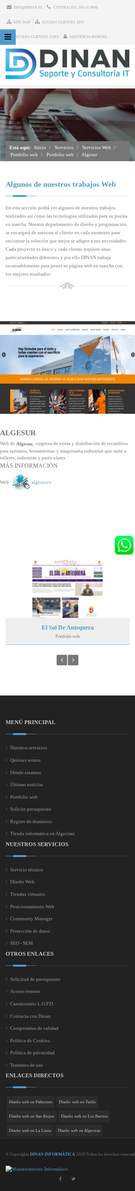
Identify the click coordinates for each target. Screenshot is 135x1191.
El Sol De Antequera (68, 627)
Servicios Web (96, 147)
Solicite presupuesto (30, 809)
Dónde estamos (25, 772)
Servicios (64, 147)
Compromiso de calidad (34, 1028)
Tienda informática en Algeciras (42, 833)
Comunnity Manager (31, 918)
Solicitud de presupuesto (35, 979)
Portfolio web (24, 154)
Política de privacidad (32, 1052)
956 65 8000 (88, 7)
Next (73, 660)
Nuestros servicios (28, 747)
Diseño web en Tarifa (77, 1102)
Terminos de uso (26, 1065)
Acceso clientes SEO (63, 22)
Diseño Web (22, 881)
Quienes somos (25, 760)
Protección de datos (30, 931)
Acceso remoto (25, 991)
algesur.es (41, 482)
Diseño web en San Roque (31, 1116)
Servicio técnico (26, 869)
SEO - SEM (21, 943)
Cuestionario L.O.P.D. (32, 1003)
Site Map (22, 22)
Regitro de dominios (31, 821)
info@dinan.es (28, 7)
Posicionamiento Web (32, 906)
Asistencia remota (88, 37)
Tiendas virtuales (27, 894)
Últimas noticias (26, 784)
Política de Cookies (30, 1040)
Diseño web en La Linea (30, 1130)
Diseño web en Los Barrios (84, 1116)
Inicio (40, 147)
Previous (62, 660)
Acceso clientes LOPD (37, 37)
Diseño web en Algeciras (79, 1130)
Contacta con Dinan (30, 1016)
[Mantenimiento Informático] (37, 1169)
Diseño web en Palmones (30, 1102)
